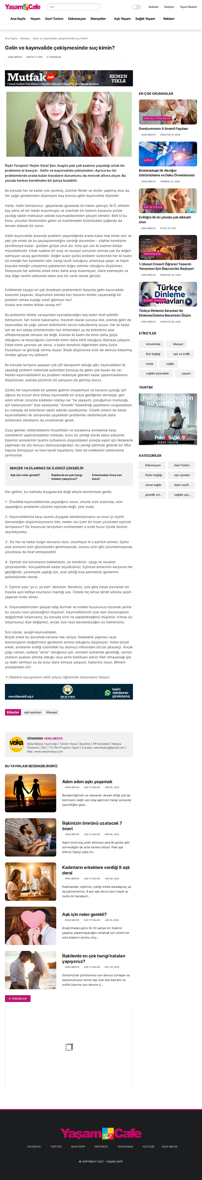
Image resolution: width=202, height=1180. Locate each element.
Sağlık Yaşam (145, 19)
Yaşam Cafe (114, 1161)
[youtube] (195, 27)
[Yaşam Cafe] (22, 9)
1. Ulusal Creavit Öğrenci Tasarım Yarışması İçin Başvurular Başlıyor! (166, 266)
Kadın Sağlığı (153, 475)
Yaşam (35, 19)
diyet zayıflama (184, 484)
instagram (125, 1146)
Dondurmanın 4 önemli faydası (163, 129)
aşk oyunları (32, 712)
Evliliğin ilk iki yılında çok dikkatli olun (165, 219)
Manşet (25, 38)
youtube (148, 1146)
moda (149, 363)
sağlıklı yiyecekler (157, 118)
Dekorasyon (77, 19)
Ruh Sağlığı (152, 354)
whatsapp (78, 1146)
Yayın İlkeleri (188, 6)
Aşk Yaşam (122, 19)
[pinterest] (182, 27)
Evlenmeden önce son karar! (107, 477)
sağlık (148, 160)
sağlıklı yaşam (183, 494)
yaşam (186, 373)
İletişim (169, 6)
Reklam (154, 6)
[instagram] (188, 27)
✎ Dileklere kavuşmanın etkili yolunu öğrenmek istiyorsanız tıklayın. (57, 677)
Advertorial (152, 344)
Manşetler (98, 19)
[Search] (97, 7)
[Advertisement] (168, 60)
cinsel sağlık (153, 484)
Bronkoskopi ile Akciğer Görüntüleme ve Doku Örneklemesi (167, 173)
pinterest (101, 1146)
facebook (34, 1146)
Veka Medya (169, 1146)
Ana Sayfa (17, 19)
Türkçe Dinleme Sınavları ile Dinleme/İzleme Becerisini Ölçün (165, 313)
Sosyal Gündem (154, 300)
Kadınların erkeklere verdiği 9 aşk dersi (96, 870)
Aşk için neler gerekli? (25, 475)
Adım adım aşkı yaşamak (87, 781)
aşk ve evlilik (153, 207)
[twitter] (169, 27)
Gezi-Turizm (54, 19)
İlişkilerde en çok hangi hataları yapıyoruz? (66, 477)
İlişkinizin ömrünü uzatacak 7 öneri (92, 826)
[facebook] (163, 27)
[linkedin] (39, 722)
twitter (55, 1146)
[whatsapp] (176, 27)
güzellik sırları (154, 494)
